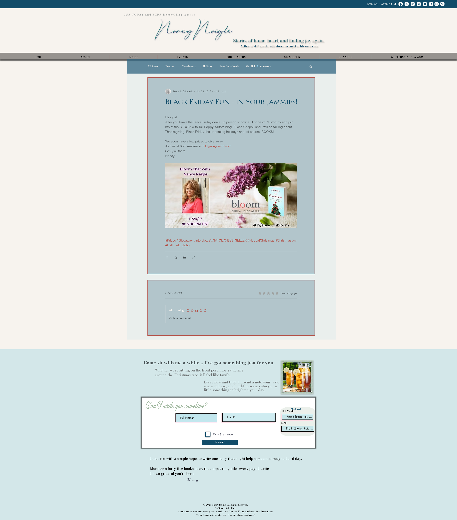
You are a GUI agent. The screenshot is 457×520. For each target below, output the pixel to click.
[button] (310, 66)
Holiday (207, 66)
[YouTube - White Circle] (425, 4)
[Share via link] (193, 257)
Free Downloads (229, 66)
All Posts (152, 66)
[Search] (312, 30)
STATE (284, 423)
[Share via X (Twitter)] (175, 257)
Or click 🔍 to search (258, 66)
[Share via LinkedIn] (184, 257)
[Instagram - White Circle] (413, 4)
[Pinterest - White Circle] (419, 4)
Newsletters (189, 66)
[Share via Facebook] (167, 257)
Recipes (170, 66)
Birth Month (287, 411)
